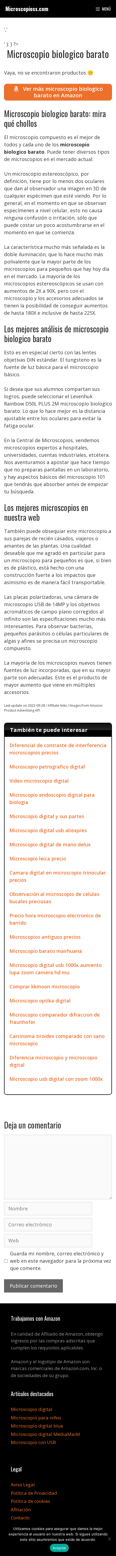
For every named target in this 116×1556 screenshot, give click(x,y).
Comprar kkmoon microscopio (44, 986)
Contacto (20, 1518)
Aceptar (59, 1548)
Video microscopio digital (39, 780)
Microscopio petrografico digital (47, 766)
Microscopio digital (31, 1409)
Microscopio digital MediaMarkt (45, 1434)
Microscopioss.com (26, 9)
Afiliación (21, 1509)
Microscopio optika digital (40, 1000)
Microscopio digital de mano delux (50, 844)
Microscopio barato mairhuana (45, 951)
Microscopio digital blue (37, 1426)
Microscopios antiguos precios (45, 937)
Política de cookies (30, 1501)
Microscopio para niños (36, 1417)
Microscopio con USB (33, 1442)
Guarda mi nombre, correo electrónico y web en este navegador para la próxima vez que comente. (60, 1260)
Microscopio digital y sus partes (46, 816)
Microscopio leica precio (37, 858)
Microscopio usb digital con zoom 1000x (56, 1079)
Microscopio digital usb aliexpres (48, 830)
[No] (109, 1539)
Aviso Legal (23, 1484)
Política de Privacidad (34, 1493)
